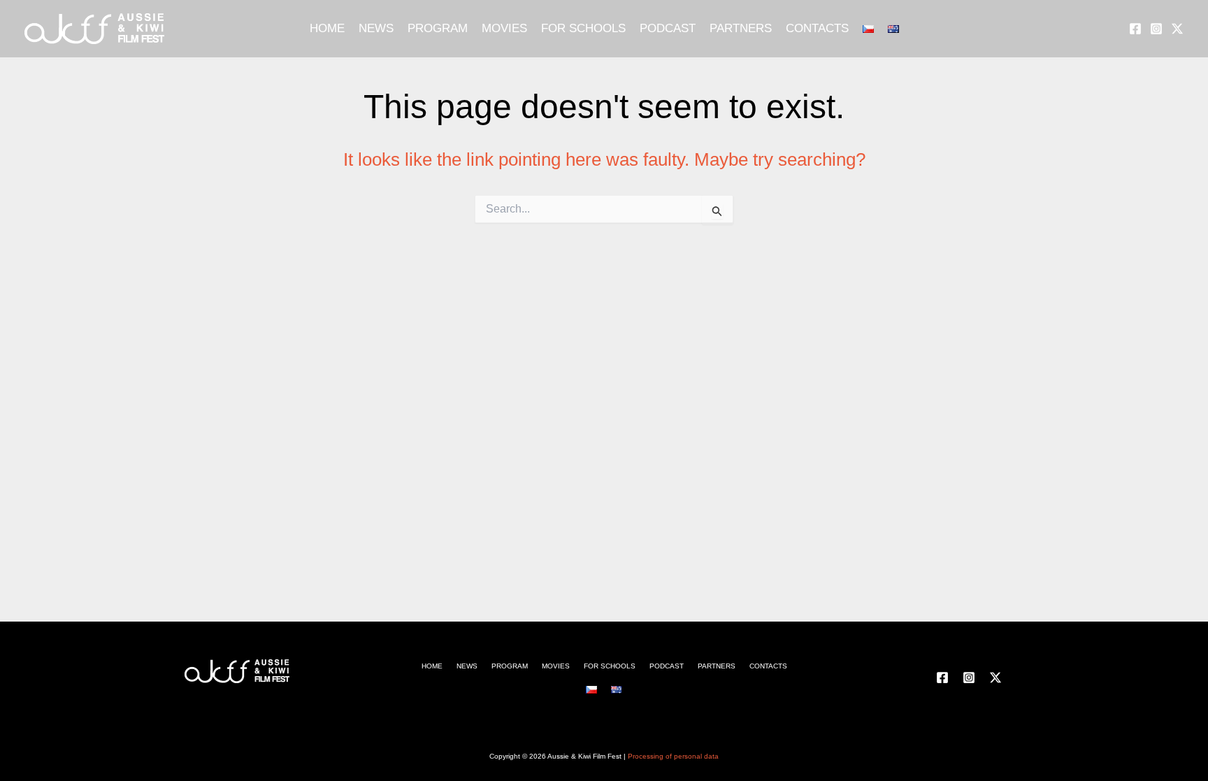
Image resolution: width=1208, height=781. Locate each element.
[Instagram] (1156, 28)
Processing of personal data (673, 756)
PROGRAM (438, 28)
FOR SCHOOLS (583, 28)
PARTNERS (741, 28)
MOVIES (504, 28)
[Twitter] (1177, 28)
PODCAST (668, 28)
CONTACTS (817, 28)
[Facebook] (1135, 28)
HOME (327, 28)
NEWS (376, 28)
